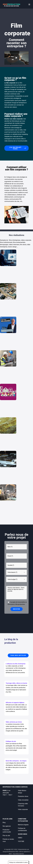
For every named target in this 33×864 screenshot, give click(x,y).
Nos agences (7, 826)
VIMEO (20, 838)
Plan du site (6, 835)
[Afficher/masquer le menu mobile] (29, 4)
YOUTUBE (21, 841)
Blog (4, 822)
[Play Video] (17, 58)
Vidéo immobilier (23, 800)
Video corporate (23, 809)
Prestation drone (23, 796)
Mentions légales (23, 825)
